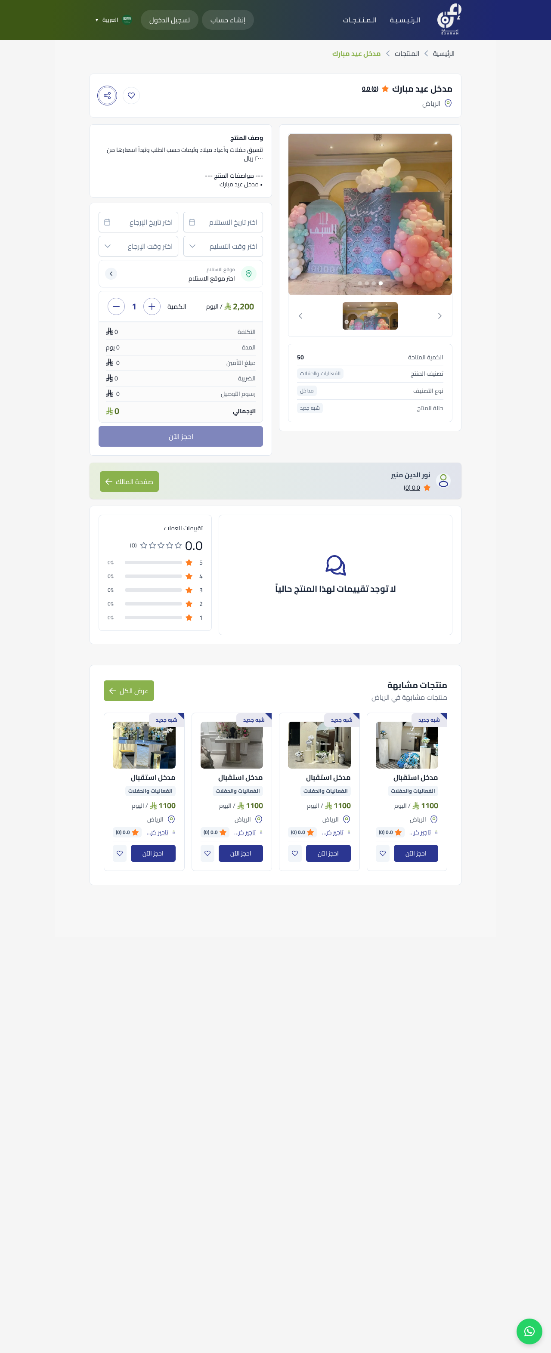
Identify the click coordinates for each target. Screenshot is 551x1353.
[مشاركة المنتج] (107, 95)
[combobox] (223, 222)
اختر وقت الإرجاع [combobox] (150, 246)
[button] (192, 246)
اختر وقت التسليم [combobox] (233, 246)
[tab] (370, 316)
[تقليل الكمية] (116, 306)
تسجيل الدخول (169, 19)
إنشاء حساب (227, 19)
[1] (370, 316)
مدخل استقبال (415, 777)
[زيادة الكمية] (152, 306)
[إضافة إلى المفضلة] (131, 95)
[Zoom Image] (314, 214)
